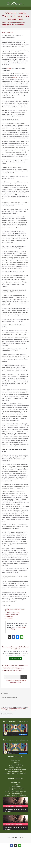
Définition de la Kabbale (11, 614)
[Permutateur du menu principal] (15, 8)
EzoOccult (15, 3)
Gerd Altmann (22, 627)
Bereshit (14, 77)
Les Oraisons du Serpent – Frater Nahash (15, 773)
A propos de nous (15, 760)
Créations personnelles (15, 767)
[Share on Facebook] (13, 637)
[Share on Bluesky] (9, 637)
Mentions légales (16, 764)
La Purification (9, 618)
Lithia (3, 32)
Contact (16, 762)
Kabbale (9, 22)
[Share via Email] (21, 637)
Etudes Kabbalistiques (18, 22)
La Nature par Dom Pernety (12, 612)
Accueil (4, 22)
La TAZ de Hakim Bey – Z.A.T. (15, 771)
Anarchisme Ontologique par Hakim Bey (15, 769)
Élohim (9, 68)
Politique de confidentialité (16, 766)
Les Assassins (9, 616)
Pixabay (12, 629)
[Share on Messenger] (17, 637)
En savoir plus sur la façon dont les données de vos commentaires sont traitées (15, 709)
